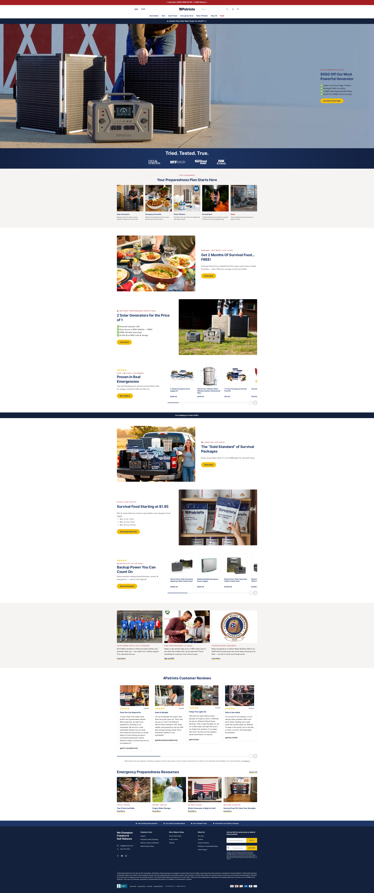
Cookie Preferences (158, 886)
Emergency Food (186, 16)
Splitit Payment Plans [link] (147, 846)
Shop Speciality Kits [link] (128, 532)
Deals (222, 16)
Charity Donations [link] (203, 843)
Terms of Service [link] (142, 886)
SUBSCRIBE (251, 848)
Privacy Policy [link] (133, 886)
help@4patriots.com (126, 846)
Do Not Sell (149, 886)
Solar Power (172, 16)
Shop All (214, 16)
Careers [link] (200, 839)
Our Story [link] (201, 836)
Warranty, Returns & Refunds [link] (149, 843)
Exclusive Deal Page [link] (331, 101)
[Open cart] (238, 9)
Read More (121, 811)
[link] (118, 856)
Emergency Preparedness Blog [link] (207, 846)
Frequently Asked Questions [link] (149, 839)
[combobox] (229, 848)
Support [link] (143, 836)
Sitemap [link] (171, 843)
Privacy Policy (247, 857)
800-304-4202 (125, 849)
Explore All (253, 772)
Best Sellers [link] (125, 396)
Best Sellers (154, 16)
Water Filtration (202, 16)
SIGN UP (251, 840)
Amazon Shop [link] (173, 839)
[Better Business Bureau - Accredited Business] (122, 886)
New (163, 16)
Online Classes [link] (202, 849)
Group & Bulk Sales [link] (175, 836)
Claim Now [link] (208, 276)
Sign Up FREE (169, 658)
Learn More (121, 658)
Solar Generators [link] (127, 586)
